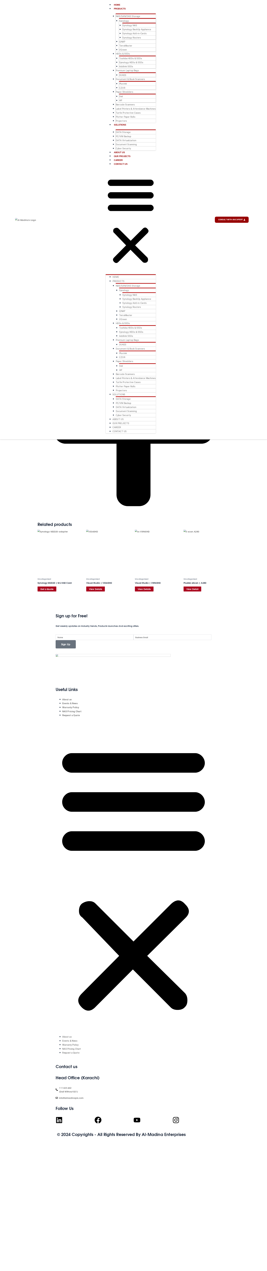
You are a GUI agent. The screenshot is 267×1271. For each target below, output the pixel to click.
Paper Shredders (124, 92)
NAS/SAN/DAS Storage (128, 16)
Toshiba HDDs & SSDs (130, 58)
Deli (121, 96)
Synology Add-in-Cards (134, 33)
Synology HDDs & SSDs (131, 62)
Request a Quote (71, 715)
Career (118, 160)
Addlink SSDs (126, 66)
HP (120, 100)
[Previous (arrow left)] (3, 1150)
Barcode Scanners (125, 104)
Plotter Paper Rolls (125, 116)
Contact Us (120, 164)
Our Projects (122, 156)
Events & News (70, 703)
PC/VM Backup (123, 136)
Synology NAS (129, 25)
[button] (131, 220)
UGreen (123, 49)
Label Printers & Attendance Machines (136, 108)
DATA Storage (123, 132)
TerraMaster (125, 45)
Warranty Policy (70, 707)
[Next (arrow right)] (9, 1150)
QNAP (122, 41)
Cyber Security (123, 148)
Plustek (123, 83)
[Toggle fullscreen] (9, 1146)
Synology (124, 20)
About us (119, 152)
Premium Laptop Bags (127, 70)
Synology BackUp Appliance (136, 29)
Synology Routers (131, 37)
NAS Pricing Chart (71, 711)
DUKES (122, 75)
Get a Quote (47, 589)
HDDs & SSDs (123, 53)
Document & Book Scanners (130, 79)
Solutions (120, 125)
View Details (95, 589)
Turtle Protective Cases (128, 112)
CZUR (122, 87)
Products (120, 8)
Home (117, 5)
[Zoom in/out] (3, 1146)
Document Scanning (126, 144)
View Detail (192, 589)
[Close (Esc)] (21, 1146)
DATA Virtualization (126, 140)
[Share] (15, 1146)
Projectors (121, 120)
